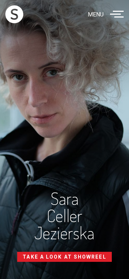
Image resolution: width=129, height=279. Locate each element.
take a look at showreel (64, 257)
